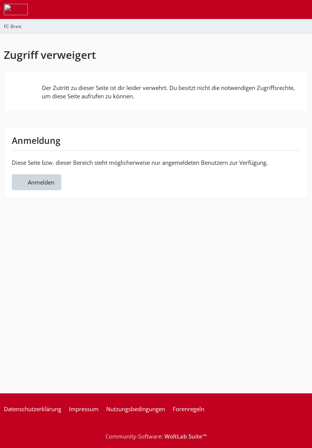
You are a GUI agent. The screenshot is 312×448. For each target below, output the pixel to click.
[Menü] (302, 9)
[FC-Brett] (15, 9)
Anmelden (41, 182)
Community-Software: (156, 436)
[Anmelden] (283, 9)
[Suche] (264, 9)
